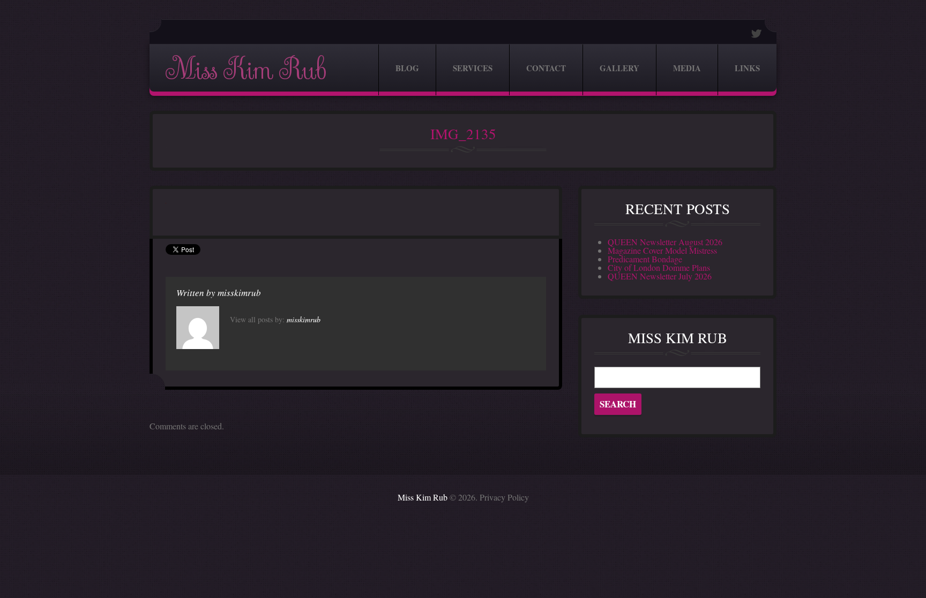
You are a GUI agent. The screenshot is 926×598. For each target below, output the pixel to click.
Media (687, 68)
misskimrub (239, 292)
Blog (407, 68)
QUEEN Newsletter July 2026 (660, 276)
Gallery (619, 68)
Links (747, 68)
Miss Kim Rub (245, 69)
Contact (546, 68)
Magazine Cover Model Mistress (662, 250)
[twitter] (756, 33)
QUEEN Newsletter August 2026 (665, 241)
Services (472, 68)
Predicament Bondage (645, 258)
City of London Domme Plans (659, 267)
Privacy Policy (504, 497)
